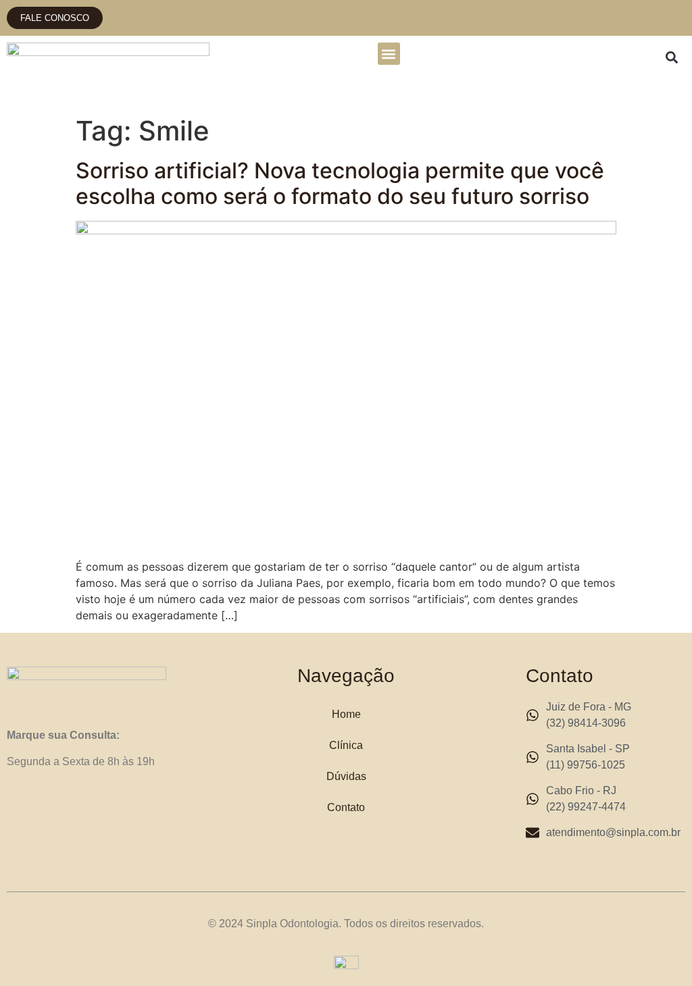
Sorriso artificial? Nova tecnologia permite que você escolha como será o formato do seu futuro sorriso (340, 183)
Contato (346, 807)
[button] (389, 54)
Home (346, 714)
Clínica (346, 745)
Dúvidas (346, 776)
